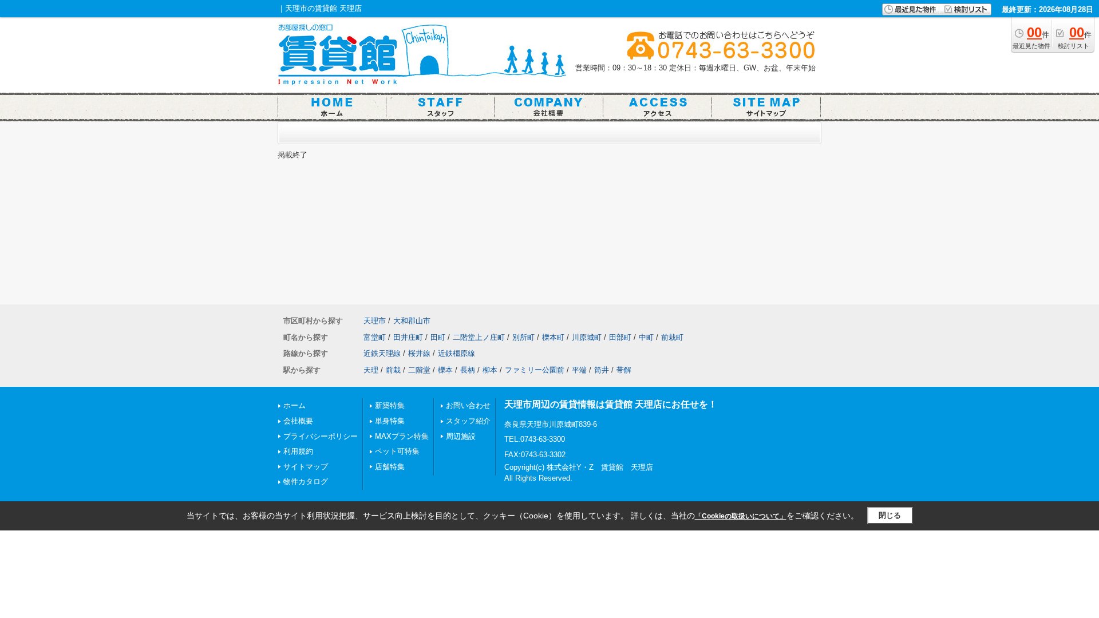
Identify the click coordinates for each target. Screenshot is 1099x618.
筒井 (601, 370)
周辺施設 (461, 436)
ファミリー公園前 (534, 370)
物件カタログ (305, 481)
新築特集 (390, 405)
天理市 (374, 320)
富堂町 (374, 337)
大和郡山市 (411, 320)
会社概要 (298, 421)
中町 (646, 337)
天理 (370, 370)
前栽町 (672, 337)
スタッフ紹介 (468, 421)
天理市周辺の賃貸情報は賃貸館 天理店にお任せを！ (610, 404)
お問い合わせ (468, 405)
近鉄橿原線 (456, 353)
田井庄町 (408, 337)
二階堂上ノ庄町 (479, 337)
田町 (437, 337)
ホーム (294, 405)
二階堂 (419, 370)
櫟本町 (553, 337)
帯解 (623, 370)
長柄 (467, 370)
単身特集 (390, 421)
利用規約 (298, 451)
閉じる (890, 515)
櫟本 (445, 370)
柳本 (490, 370)
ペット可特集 (397, 451)
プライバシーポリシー (320, 436)
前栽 (393, 370)
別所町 (523, 337)
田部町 (620, 337)
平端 (579, 370)
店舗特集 (390, 466)
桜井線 (419, 353)
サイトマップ (305, 466)
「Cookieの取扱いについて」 (740, 516)
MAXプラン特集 (402, 436)
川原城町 (587, 337)
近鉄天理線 (382, 353)
